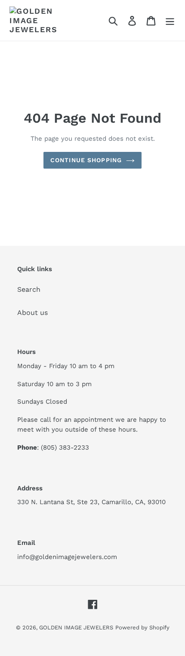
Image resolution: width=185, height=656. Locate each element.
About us (32, 312)
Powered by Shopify (142, 627)
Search (28, 289)
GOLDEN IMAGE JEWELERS (76, 627)
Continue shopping (86, 160)
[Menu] (169, 20)
